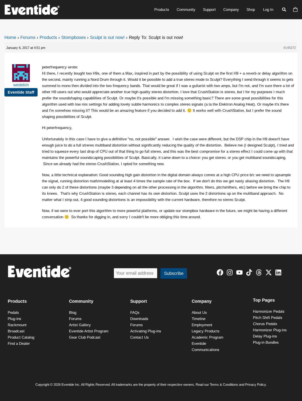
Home (10, 37)
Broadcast (16, 331)
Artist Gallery (80, 325)
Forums (27, 37)
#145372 (289, 48)
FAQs (135, 312)
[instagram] (230, 272)
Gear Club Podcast (84, 337)
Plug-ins (14, 319)
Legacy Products (206, 331)
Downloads (139, 319)
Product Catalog (21, 337)
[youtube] (240, 272)
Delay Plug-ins (265, 336)
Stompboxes (73, 37)
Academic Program (207, 337)
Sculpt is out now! (107, 37)
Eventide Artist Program (88, 331)
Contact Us (139, 337)
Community (186, 10)
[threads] (260, 272)
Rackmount (17, 325)
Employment (202, 325)
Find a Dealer (19, 343)
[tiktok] (250, 272)
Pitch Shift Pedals (267, 318)
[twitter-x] (269, 272)
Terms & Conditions (224, 384)
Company (231, 10)
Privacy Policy (255, 384)
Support (209, 10)
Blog (72, 312)
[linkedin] (279, 272)
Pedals (13, 312)
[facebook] (221, 272)
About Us (199, 312)
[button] (284, 10)
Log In (268, 10)
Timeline (198, 319)
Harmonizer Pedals (269, 311)
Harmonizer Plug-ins (270, 330)
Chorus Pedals (265, 324)
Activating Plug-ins (145, 331)
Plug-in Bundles (266, 342)
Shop (251, 10)
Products (161, 10)
